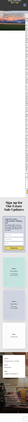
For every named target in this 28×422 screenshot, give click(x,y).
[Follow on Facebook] (25, 5)
